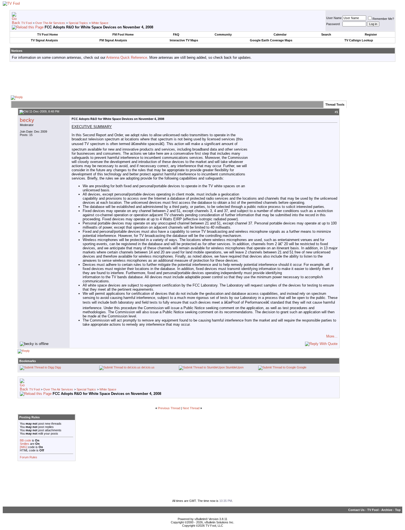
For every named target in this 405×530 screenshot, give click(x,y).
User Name (334, 18)
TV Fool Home (47, 34)
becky (27, 120)
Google (301, 367)
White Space (99, 23)
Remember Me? (383, 18)
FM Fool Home (123, 34)
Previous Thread (169, 408)
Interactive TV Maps (184, 40)
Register (371, 34)
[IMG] (23, 447)
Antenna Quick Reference (126, 57)
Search (326, 34)
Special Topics (78, 23)
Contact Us (356, 510)
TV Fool (26, 23)
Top (398, 510)
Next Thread (191, 408)
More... (331, 336)
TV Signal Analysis (44, 40)
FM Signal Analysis (113, 40)
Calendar (280, 34)
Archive (386, 510)
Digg (58, 367)
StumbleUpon (235, 367)
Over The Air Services (50, 23)
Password (333, 24)
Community (223, 34)
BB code (25, 440)
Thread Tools (334, 104)
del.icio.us (148, 367)
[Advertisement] (202, 78)
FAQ (176, 34)
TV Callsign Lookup (358, 40)
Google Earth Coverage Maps (271, 40)
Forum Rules (28, 457)
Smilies (24, 443)
